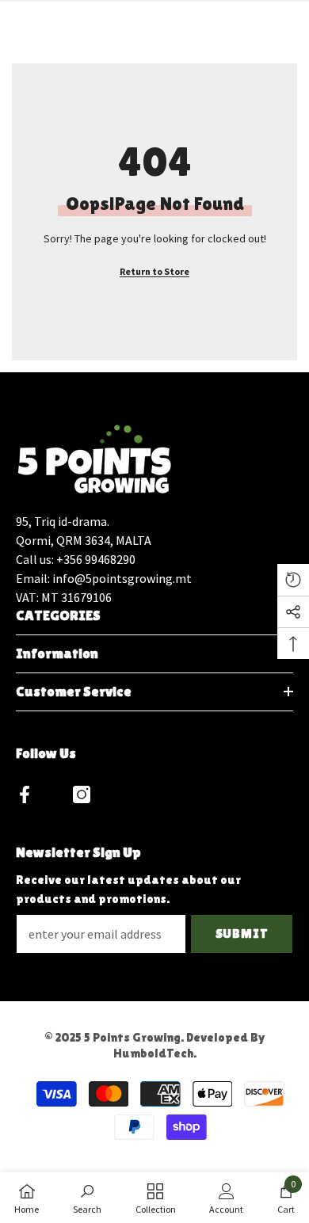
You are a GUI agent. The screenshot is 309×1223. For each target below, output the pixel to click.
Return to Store (154, 271)
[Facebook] (25, 794)
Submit (242, 933)
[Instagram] (82, 794)
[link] (87, 1197)
